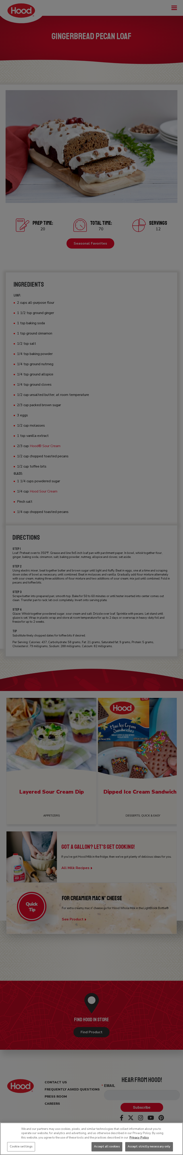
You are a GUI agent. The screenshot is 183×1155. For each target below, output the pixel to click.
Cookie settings (21, 1147)
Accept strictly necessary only (149, 1147)
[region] (91, 1139)
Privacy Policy (139, 1138)
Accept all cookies (107, 1147)
